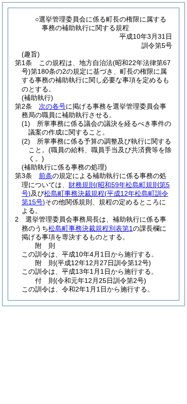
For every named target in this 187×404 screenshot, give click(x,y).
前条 (45, 176)
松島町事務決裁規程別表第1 (90, 228)
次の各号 (52, 106)
